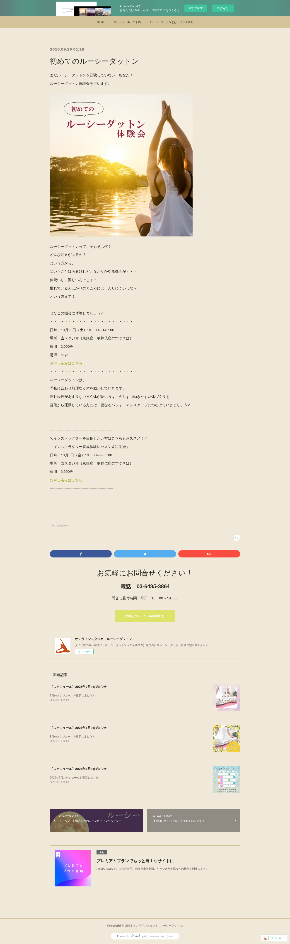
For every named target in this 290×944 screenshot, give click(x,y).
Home (100, 22)
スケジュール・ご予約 (127, 22)
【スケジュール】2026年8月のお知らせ (78, 727)
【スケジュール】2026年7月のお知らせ (78, 768)
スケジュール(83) (59, 525)
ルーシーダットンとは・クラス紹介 (171, 22)
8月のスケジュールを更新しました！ (72, 736)
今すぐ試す (195, 8)
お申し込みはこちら (66, 363)
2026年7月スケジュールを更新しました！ (75, 777)
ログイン (223, 8)
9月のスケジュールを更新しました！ (72, 695)
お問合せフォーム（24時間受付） (145, 616)
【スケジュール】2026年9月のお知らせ (78, 686)
